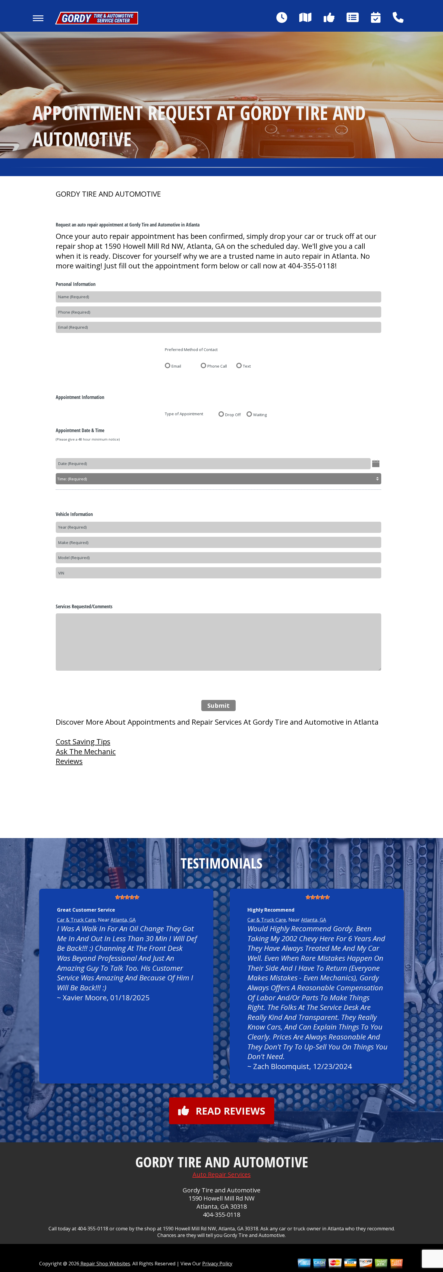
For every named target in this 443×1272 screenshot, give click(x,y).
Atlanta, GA (123, 919)
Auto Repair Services (222, 1174)
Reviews (69, 761)
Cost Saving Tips (83, 741)
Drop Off (233, 414)
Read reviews (230, 1110)
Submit (218, 705)
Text (247, 365)
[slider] (127, 897)
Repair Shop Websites (104, 1263)
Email (176, 365)
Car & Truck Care (76, 919)
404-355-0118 (311, 266)
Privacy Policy (217, 1263)
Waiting (260, 414)
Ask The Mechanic (86, 751)
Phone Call (217, 365)
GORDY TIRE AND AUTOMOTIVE (108, 194)
